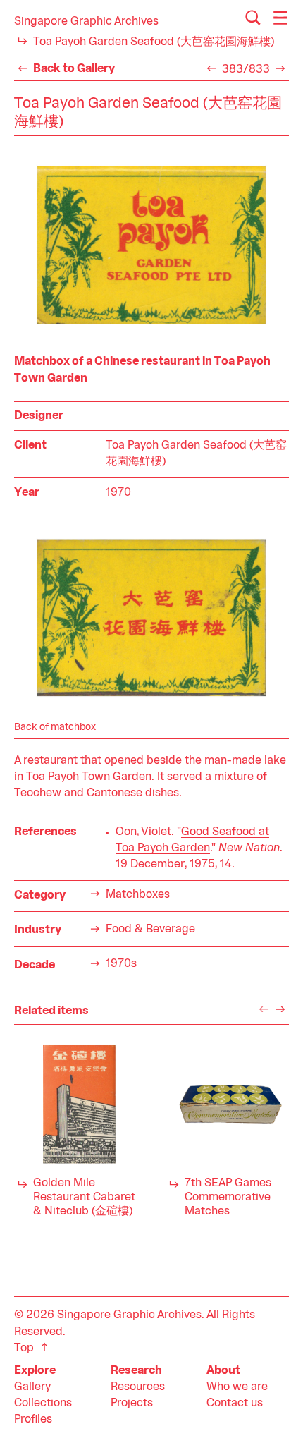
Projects (132, 1403)
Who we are (237, 1387)
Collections (43, 1403)
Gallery (32, 1387)
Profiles (33, 1420)
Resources (138, 1387)
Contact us (234, 1403)
